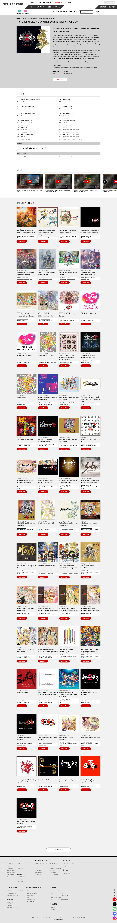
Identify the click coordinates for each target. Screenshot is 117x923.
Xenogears (22, 237)
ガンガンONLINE (53, 863)
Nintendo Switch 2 (11, 870)
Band (84, 277)
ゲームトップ (10, 863)
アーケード (20, 870)
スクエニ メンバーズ (11, 893)
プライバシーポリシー (48, 917)
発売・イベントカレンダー (57, 893)
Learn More (22, 241)
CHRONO (29, 236)
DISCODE (115, 914)
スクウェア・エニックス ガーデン (15, 907)
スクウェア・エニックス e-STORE (15, 891)
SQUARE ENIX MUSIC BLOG (71, 866)
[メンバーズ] (41, 7)
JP (96, 12)
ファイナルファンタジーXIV (24, 879)
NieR (18, 237)
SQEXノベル (52, 870)
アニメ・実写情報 (54, 874)
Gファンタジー (38, 868)
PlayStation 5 (10, 866)
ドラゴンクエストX (22, 876)
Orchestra (21, 402)
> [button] (105, 182)
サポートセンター (59, 917)
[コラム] (57, 7)
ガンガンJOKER (38, 870)
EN (99, 12)
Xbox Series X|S (11, 874)
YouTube (115, 899)
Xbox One (9, 877)
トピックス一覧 (55, 891)
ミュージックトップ (68, 863)
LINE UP (24, 18)
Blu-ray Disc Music (64, 402)
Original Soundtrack (43, 237)
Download (50, 237)
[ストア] (32, 7)
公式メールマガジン (56, 897)
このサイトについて (37, 917)
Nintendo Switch (11, 872)
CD (18, 236)
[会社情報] (103, 7)
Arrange (21, 236)
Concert (44, 362)
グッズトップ (67, 873)
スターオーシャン (31, 899)
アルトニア (9, 905)
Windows (9, 879)
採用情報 (53, 909)
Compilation (43, 573)
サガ (28, 897)
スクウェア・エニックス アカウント (15, 895)
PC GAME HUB (30, 901)
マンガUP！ (52, 866)
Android (20, 866)
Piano (46, 700)
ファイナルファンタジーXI (24, 881)
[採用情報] (112, 7)
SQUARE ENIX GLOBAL (79, 917)
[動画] (50, 7)
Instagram (115, 918)
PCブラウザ (21, 868)
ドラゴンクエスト (31, 891)
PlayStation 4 (10, 868)
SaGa (25, 236)
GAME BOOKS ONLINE (55, 868)
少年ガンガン (38, 866)
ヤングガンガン (38, 872)
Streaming (83, 320)
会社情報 (53, 907)
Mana (32, 236)
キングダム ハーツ (31, 895)
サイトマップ (68, 917)
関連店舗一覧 (10, 903)
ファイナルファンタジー (32, 893)
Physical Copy (84, 237)
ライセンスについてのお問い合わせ (59, 899)
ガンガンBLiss (53, 872)
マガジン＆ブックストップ (41, 863)
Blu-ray (40, 279)
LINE (115, 909)
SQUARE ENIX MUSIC (23, 12)
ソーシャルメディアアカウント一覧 (59, 895)
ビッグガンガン (38, 874)
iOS (19, 863)
